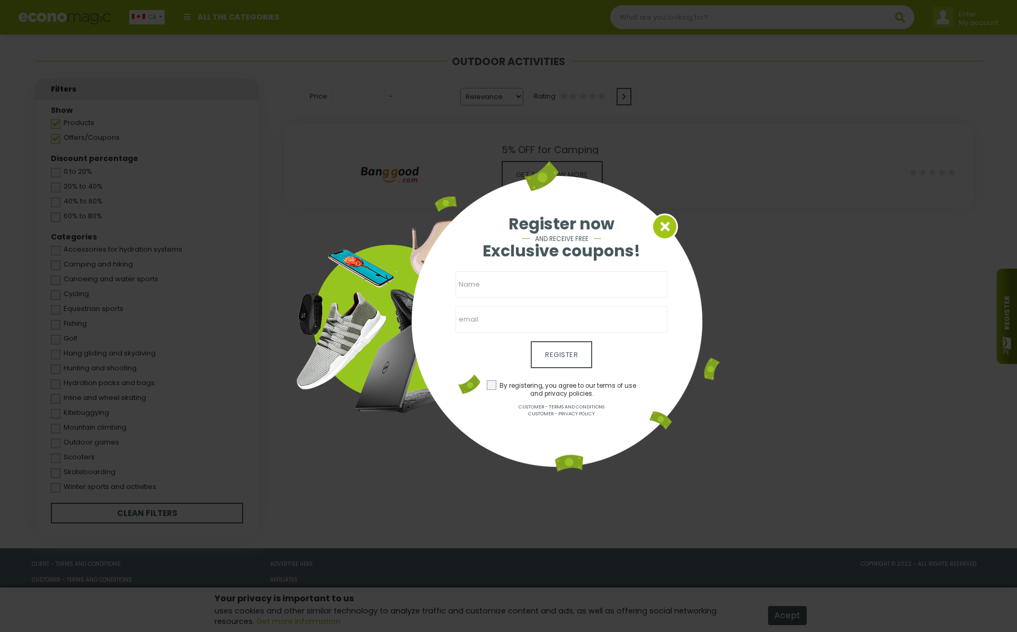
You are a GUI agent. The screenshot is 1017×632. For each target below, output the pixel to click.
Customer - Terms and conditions (561, 407)
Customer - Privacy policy (561, 414)
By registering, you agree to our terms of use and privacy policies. (567, 389)
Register (561, 355)
